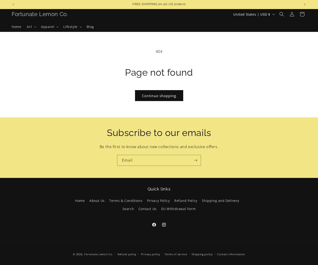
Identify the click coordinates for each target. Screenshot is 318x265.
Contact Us (148, 209)
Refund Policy (185, 200)
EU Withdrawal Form (178, 209)
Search (128, 209)
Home (80, 200)
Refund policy (127, 254)
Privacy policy (150, 254)
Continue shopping (159, 95)
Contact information (231, 254)
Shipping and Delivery (220, 200)
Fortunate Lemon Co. (98, 254)
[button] (31, 27)
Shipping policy (202, 254)
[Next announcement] (305, 4)
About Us (97, 200)
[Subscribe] (195, 160)
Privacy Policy (158, 200)
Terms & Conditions (125, 200)
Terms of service (176, 254)
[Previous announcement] (13, 4)
